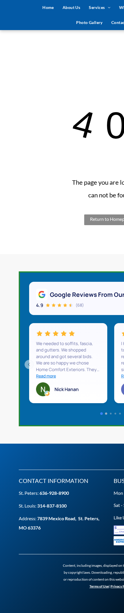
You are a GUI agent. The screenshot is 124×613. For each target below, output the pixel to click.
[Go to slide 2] (106, 414)
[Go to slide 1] (101, 413)
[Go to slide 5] (120, 413)
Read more (46, 376)
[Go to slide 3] (111, 413)
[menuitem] (48, 7)
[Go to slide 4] (115, 413)
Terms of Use (99, 586)
